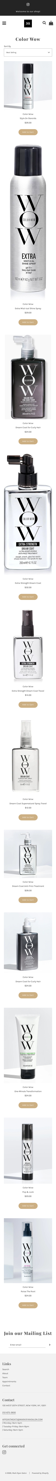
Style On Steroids (28, 118)
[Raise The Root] (28, 1250)
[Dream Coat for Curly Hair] (28, 377)
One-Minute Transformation (28, 1091)
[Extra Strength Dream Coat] (28, 514)
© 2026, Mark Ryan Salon (16, 1473)
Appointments (9, 1381)
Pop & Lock (28, 1192)
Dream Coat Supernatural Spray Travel (28, 803)
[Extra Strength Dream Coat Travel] (28, 646)
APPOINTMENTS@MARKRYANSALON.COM (22, 1419)
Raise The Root (28, 1291)
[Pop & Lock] (28, 1151)
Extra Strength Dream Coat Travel (28, 691)
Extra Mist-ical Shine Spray (28, 308)
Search (5, 1369)
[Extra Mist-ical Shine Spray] (28, 222)
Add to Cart (28, 132)
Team (5, 1377)
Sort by (7, 46)
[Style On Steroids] (28, 85)
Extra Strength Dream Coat (28, 583)
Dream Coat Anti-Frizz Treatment (28, 886)
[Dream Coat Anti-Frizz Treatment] (28, 854)
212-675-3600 (9, 1412)
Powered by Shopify (40, 1473)
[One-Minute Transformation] (28, 1045)
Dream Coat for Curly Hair (28, 427)
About (5, 1373)
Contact (6, 1385)
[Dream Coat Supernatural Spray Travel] (28, 756)
